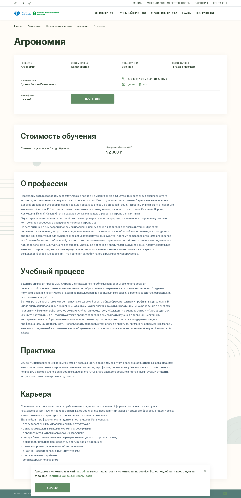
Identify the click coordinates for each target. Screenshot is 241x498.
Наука (186, 13)
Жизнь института (164, 13)
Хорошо (52, 488)
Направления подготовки (59, 26)
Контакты (220, 3)
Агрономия (83, 26)
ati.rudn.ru (83, 471)
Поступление (205, 13)
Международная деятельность (168, 3)
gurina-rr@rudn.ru (139, 84)
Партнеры (201, 3)
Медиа (137, 3)
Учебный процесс (133, 13)
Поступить (92, 99)
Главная (18, 26)
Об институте (105, 13)
